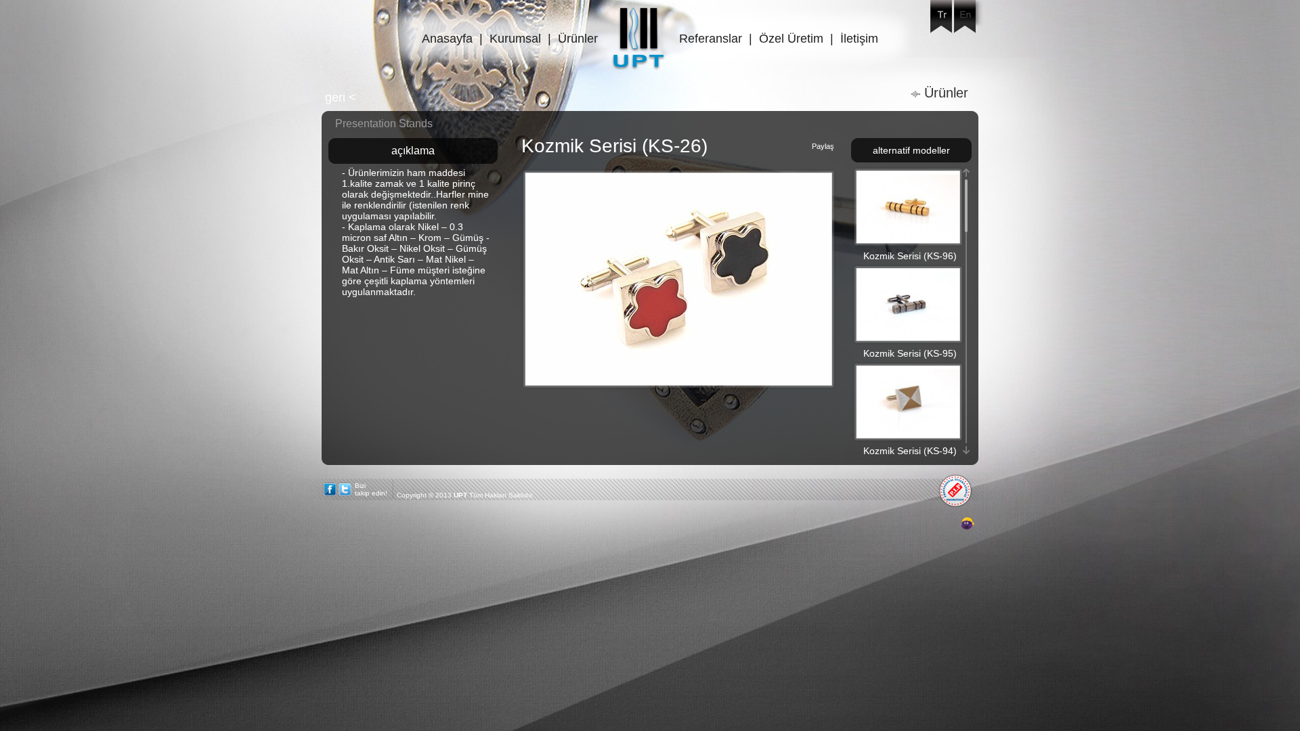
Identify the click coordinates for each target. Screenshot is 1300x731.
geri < (340, 97)
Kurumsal (515, 38)
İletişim (859, 38)
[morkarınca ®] (947, 524)
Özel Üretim (791, 38)
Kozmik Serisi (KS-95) (910, 353)
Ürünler (578, 38)
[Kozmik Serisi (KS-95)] (908, 336)
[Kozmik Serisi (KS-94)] (908, 433)
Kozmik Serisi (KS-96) (910, 255)
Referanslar (710, 38)
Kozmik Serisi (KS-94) (910, 450)
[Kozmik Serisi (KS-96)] (908, 239)
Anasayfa (447, 38)
